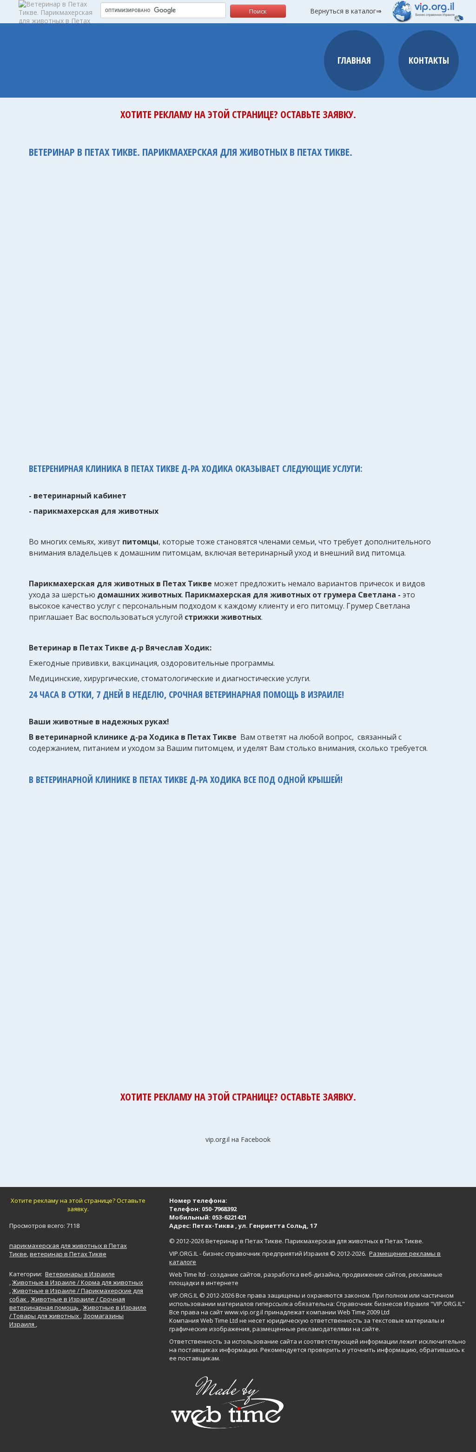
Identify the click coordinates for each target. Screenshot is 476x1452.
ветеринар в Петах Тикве (68, 1254)
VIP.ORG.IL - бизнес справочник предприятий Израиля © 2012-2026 (267, 1253)
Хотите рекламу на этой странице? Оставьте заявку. (238, 114)
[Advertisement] (238, 305)
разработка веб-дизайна (301, 1274)
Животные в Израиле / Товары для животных (77, 1311)
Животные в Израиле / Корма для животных (77, 1282)
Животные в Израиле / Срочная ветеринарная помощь (67, 1303)
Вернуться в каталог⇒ (346, 11)
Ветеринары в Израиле (80, 1274)
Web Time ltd (187, 1274)
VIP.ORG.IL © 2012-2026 (201, 1295)
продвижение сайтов (374, 1274)
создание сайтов (235, 1274)
